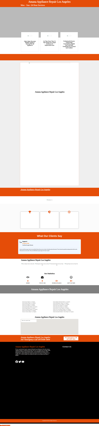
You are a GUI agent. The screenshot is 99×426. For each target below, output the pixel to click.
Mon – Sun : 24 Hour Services (33, 5)
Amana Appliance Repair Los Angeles (35, 189)
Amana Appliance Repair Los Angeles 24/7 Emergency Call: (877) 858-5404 (35, 338)
